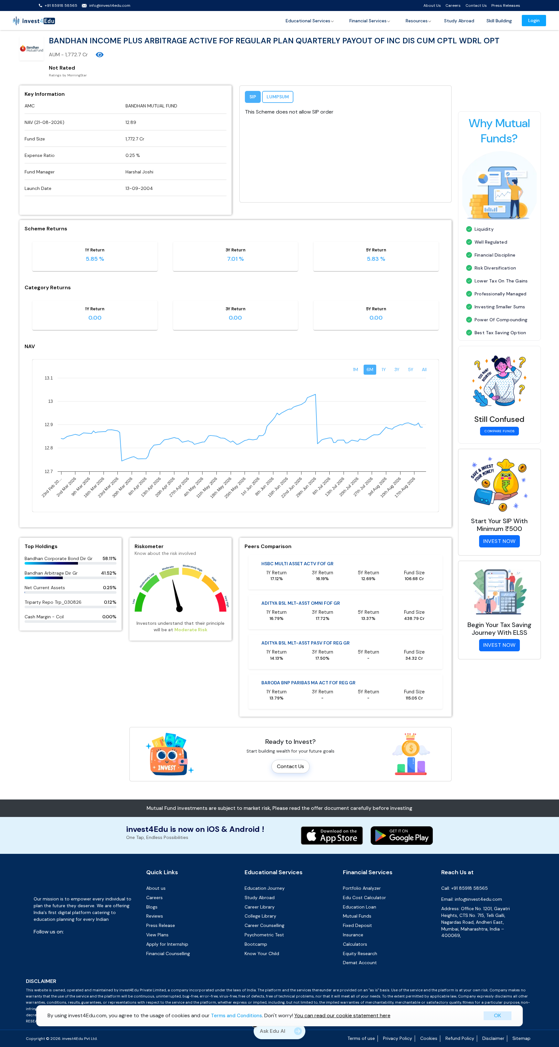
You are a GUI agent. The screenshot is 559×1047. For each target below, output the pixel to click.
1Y (384, 369)
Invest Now (499, 541)
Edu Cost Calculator (364, 897)
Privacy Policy (397, 1038)
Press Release (160, 925)
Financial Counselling (168, 953)
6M (370, 369)
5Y (410, 369)
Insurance (353, 935)
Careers (453, 5)
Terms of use (361, 1038)
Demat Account (360, 962)
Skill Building (499, 21)
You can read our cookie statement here (342, 1015)
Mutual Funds (357, 916)
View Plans (157, 935)
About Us (432, 5)
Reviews (154, 916)
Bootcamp (256, 944)
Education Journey (265, 888)
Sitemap (521, 1038)
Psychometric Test (264, 935)
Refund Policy (459, 1038)
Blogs (152, 907)
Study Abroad (459, 21)
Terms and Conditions (236, 1015)
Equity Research (360, 953)
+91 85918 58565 (61, 5)
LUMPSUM (278, 97)
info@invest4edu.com (109, 5)
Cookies (428, 1038)
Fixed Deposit (357, 925)
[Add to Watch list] (99, 54)
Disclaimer (493, 1038)
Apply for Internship (167, 944)
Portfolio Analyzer (362, 888)
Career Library (260, 907)
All (424, 369)
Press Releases (505, 5)
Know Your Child (262, 953)
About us (156, 888)
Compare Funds (499, 431)
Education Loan (359, 907)
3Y (397, 369)
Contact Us (476, 5)
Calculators (355, 944)
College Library (260, 916)
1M (355, 369)
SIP (252, 97)
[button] (310, 20)
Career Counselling (264, 925)
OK (497, 1015)
